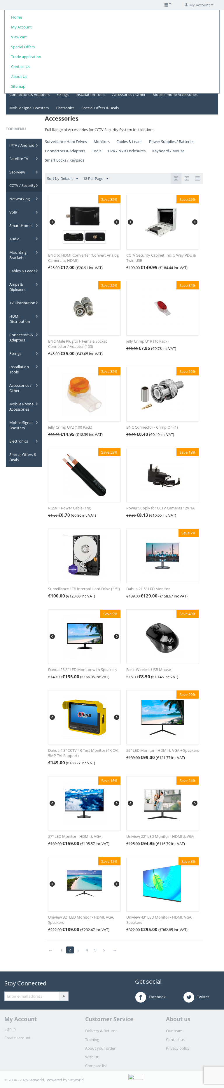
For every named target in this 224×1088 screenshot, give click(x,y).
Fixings (63, 94)
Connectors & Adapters (29, 94)
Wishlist (92, 1057)
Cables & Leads (22, 270)
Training (92, 1039)
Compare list (96, 1065)
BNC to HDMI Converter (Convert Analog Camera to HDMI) (83, 258)
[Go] (63, 996)
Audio (14, 238)
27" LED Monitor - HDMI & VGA (74, 836)
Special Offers (23, 46)
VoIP (13, 212)
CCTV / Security (22, 185)
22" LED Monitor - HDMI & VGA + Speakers (162, 750)
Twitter (202, 997)
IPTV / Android (21, 145)
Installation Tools (90, 94)
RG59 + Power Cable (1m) (69, 508)
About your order (100, 1048)
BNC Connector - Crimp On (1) (152, 427)
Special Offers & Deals (100, 107)
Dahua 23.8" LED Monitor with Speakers (82, 669)
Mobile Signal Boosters (29, 107)
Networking (19, 198)
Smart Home (20, 225)
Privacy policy (178, 1048)
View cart (19, 37)
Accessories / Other (129, 94)
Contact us (175, 1039)
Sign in (10, 1029)
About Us (19, 76)
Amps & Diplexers (17, 287)
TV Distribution (22, 302)
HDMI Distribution (19, 319)
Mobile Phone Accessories (175, 94)
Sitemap (18, 86)
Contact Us (20, 66)
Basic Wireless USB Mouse (148, 669)
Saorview (17, 172)
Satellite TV (18, 158)
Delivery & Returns (101, 1030)
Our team (174, 1030)
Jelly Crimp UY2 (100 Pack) (70, 427)
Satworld (76, 1079)
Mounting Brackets (18, 255)
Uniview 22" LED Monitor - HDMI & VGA (160, 836)
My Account (21, 27)
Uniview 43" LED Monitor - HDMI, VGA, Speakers (159, 920)
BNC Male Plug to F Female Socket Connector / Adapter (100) (77, 344)
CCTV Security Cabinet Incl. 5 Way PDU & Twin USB (161, 258)
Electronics (65, 107)
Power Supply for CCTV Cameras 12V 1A (160, 508)
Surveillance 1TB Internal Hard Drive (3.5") (84, 588)
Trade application (26, 56)
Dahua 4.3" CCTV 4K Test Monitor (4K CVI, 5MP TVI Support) (83, 753)
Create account (17, 1037)
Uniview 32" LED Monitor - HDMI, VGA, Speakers (81, 920)
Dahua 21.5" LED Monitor (148, 588)
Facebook (157, 997)
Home (16, 17)
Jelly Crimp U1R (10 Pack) (147, 341)
